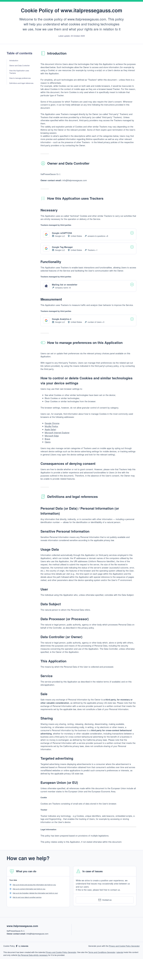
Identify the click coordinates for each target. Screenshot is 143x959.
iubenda (119, 952)
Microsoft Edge (52, 435)
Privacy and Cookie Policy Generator (124, 946)
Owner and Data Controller (19, 65)
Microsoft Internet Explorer (57, 432)
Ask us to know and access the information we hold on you (34, 884)
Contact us (107, 900)
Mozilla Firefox (51, 426)
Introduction (13, 60)
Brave (47, 438)
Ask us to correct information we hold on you (29, 889)
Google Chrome (52, 423)
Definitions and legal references (21, 83)
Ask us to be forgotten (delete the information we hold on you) (35, 893)
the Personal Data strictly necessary (33, 955)
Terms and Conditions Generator (101, 952)
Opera (47, 441)
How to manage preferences (20, 78)
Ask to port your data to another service (27, 897)
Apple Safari (50, 429)
